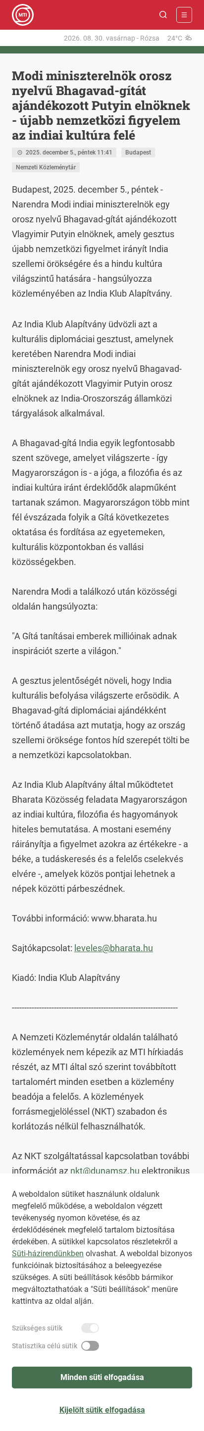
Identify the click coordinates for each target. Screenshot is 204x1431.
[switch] (90, 1328)
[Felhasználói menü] (184, 15)
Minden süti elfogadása (102, 1377)
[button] (163, 15)
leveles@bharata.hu (113, 948)
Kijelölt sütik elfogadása (102, 1410)
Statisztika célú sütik (44, 1345)
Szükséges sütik (37, 1328)
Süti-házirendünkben (48, 1253)
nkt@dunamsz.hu (105, 1171)
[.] (23, 15)
